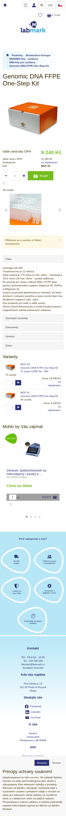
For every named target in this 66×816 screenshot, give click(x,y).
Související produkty (16, 318)
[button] (27, 517)
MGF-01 (25, 392)
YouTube (36, 717)
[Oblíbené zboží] (40, 15)
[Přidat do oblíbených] (4, 183)
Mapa (33, 690)
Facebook (35, 706)
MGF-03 (25, 364)
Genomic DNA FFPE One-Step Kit (39, 396)
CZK (50, 5)
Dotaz (8, 345)
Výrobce (10, 336)
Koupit (44, 175)
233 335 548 (36, 660)
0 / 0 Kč (55, 15)
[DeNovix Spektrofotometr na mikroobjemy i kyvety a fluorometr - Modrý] (33, 449)
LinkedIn (35, 711)
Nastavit (56, 762)
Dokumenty (11, 327)
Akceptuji (42, 762)
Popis (8, 259)
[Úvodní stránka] (7, 55)
